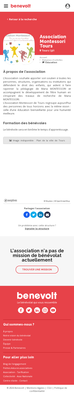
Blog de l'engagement (14, 363)
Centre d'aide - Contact (15, 380)
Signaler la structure (37, 228)
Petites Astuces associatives (17, 368)
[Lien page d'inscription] (67, 6)
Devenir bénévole (12, 339)
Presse (6, 347)
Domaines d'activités (52, 60)
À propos (8, 331)
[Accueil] (17, 6)
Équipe (6, 343)
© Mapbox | (49, 201)
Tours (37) (47, 50)
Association (9, 372)
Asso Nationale (24, 376)
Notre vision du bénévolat (17, 335)
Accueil (43, 57)
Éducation (51, 62)
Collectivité (9, 376)
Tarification (23, 372)
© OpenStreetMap (62, 201)
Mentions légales (35, 387)
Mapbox (10, 200)
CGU (49, 387)
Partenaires (19, 347)
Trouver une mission (37, 269)
